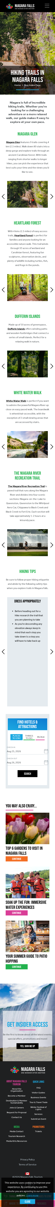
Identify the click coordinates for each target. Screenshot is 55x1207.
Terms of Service (28, 1164)
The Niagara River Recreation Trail (26, 486)
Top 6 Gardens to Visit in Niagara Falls (24, 851)
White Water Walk (16, 400)
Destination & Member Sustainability (16, 1101)
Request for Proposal (16, 1112)
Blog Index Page (32, 85)
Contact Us (16, 1117)
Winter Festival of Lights (38, 1108)
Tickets (38, 1131)
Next (51, 196)
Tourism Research (16, 1136)
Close (27, 1201)
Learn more (32, 1195)
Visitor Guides (38, 1092)
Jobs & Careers (16, 1107)
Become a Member (17, 1096)
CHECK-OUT (12, 758)
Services (38, 1114)
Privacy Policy (27, 1159)
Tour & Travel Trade (38, 1102)
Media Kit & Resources (16, 1141)
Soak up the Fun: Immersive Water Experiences (26, 905)
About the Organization (17, 1090)
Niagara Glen (13, 142)
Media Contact (16, 1131)
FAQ (38, 1088)
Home (17, 85)
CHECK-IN (11, 747)
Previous (3, 196)
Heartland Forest (23, 235)
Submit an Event (38, 1119)
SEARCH (27, 773)
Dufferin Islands (16, 328)
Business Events (38, 1097)
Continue (16, 859)
